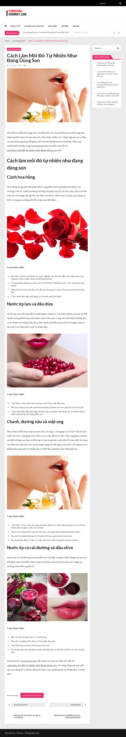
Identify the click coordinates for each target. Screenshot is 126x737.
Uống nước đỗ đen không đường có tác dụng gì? (107, 103)
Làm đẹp (65, 26)
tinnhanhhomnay (39, 145)
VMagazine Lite (32, 733)
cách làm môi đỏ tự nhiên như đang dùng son (32, 150)
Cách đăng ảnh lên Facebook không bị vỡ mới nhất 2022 (46, 32)
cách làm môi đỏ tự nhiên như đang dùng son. (32, 665)
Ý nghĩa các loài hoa (34, 26)
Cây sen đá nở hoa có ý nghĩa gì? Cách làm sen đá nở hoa (107, 73)
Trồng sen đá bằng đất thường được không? (106, 64)
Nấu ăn (76, 26)
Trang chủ (15, 26)
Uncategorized (14, 49)
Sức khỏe (52, 26)
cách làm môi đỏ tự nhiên (32, 695)
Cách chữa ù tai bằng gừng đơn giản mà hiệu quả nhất (108, 94)
